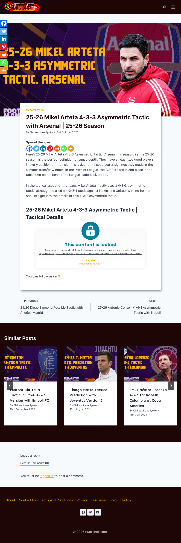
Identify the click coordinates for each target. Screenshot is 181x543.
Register (90, 260)
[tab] (83, 428)
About (10, 500)
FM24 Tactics (35, 110)
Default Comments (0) (34, 463)
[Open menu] (173, 7)
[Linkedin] (43, 148)
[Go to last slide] (10, 386)
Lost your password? (90, 263)
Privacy (82, 500)
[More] (71, 148)
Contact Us (27, 500)
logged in (47, 476)
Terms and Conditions (56, 500)
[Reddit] (57, 148)
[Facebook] (29, 148)
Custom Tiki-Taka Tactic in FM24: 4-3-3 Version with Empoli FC (29, 395)
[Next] (171, 386)
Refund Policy (121, 500)
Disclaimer (99, 500)
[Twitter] (36, 148)
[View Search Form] (164, 7)
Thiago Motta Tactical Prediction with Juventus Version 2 (89, 395)
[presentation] (30, 364)
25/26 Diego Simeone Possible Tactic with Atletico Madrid (51, 306)
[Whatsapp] (64, 148)
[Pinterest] (50, 148)
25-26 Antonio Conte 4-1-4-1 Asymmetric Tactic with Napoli (129, 306)
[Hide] (1, 77)
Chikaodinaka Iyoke (41, 132)
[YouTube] (98, 512)
